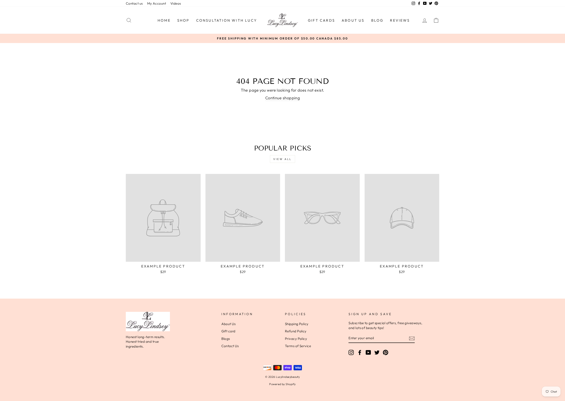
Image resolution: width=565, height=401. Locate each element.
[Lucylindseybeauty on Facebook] (359, 352)
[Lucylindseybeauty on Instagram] (351, 352)
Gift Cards (321, 20)
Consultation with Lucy (226, 20)
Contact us (134, 3)
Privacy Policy (296, 339)
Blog (377, 20)
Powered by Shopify (282, 384)
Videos (175, 3)
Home (164, 20)
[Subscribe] (412, 338)
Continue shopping (282, 97)
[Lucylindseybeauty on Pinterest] (385, 352)
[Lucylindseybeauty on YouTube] (368, 352)
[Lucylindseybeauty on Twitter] (377, 352)
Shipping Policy (297, 324)
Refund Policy (296, 331)
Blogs (225, 339)
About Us (353, 20)
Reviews (400, 20)
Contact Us (230, 346)
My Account (156, 3)
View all (282, 159)
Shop (183, 20)
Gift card (228, 331)
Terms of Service (298, 346)
